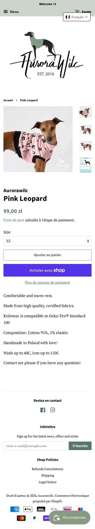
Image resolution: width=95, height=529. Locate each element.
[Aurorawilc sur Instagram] (52, 411)
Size (7, 232)
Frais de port (13, 220)
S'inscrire (80, 445)
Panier (86, 12)
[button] (76, 17)
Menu (14, 11)
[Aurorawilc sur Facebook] (42, 411)
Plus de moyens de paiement (47, 282)
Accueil (8, 100)
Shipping (47, 475)
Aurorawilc (45, 495)
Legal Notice (47, 482)
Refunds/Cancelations (47, 469)
